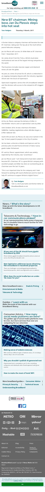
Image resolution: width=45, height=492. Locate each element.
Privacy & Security (10, 384)
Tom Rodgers (19, 181)
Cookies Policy (17, 481)
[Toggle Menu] (42, 3)
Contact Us (5, 456)
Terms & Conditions (33, 448)
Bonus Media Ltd (29, 463)
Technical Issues (32, 384)
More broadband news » (13, 286)
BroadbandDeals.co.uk (9, 463)
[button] (37, 8)
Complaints (34, 452)
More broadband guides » (13, 381)
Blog (17, 443)
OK (22, 484)
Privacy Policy (20, 452)
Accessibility (19, 448)
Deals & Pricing (32, 286)
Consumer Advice (33, 381)
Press (31, 443)
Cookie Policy (6, 452)
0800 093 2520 (29, 8)
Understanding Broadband (14, 387)
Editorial (5, 448)
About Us (5, 443)
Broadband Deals (7, 11)
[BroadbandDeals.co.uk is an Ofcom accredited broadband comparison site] (16, 398)
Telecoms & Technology (12, 292)
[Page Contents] (22, 37)
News (15, 11)
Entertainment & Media (13, 289)
